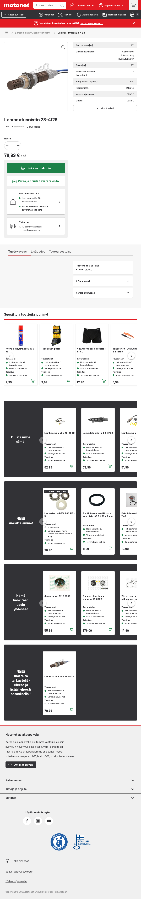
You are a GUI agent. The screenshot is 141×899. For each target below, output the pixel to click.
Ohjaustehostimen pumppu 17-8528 (93, 597)
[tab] (45, 14)
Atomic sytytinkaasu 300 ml (20, 350)
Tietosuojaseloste (16, 881)
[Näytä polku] (6, 32)
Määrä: (8, 138)
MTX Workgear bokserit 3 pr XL (91, 350)
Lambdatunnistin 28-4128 (59, 676)
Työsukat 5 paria (50, 348)
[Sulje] (133, 23)
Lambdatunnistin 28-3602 (59, 433)
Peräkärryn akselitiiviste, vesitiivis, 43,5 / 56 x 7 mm (98, 514)
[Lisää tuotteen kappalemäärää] (18, 146)
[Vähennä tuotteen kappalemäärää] (7, 146)
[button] (131, 356)
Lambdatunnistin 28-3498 (98, 433)
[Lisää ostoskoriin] (33, 381)
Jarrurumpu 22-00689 (57, 596)
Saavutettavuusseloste (19, 871)
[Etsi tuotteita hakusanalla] (61, 5)
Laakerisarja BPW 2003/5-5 (59, 514)
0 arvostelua (33, 126)
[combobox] (46, 5)
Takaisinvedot (20, 860)
